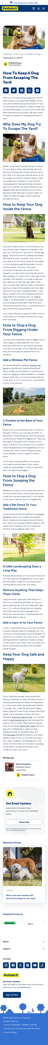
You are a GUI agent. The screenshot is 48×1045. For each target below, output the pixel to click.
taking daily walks (27, 726)
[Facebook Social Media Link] (13, 965)
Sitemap (33, 1025)
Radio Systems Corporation (20, 1018)
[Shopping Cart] (33, 8)
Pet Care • (20, 54)
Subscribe (24, 822)
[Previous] (2, 2)
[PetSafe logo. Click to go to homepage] (10, 8)
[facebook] (6, 90)
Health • (31, 54)
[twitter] (14, 90)
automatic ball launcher (22, 717)
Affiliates (25, 1025)
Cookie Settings (10, 1032)
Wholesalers (16, 1025)
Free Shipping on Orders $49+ (26, 3)
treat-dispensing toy (18, 720)
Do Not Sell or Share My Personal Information (22, 1029)
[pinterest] (22, 90)
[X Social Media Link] (20, 965)
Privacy (7, 1025)
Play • (39, 54)
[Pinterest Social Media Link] (28, 965)
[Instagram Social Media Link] (6, 965)
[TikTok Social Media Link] (42, 965)
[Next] (45, 2)
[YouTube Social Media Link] (35, 965)
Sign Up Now (12, 995)
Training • (8, 54)
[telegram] (37, 90)
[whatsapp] (29, 90)
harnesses (11, 735)
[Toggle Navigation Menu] (43, 8)
